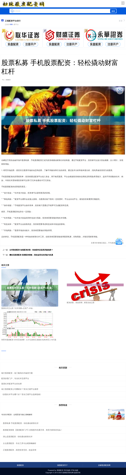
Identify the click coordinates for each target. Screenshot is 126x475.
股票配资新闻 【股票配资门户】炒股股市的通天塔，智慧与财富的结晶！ (33, 430)
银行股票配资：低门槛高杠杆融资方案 (17, 373)
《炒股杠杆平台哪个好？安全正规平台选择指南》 (21, 394)
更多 (121, 20)
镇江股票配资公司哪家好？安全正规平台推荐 (19, 389)
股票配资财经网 (68, 472)
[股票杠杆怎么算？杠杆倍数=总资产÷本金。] (29, 287)
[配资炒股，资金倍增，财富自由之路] (95, 284)
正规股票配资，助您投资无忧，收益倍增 (19, 450)
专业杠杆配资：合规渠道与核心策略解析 (16, 414)
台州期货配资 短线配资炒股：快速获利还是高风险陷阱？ (31, 249)
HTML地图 (74, 470)
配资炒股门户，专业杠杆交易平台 (15, 378)
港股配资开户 (62, 465)
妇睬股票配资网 (104, 465)
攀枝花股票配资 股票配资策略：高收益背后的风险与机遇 (31, 255)
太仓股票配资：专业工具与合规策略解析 (19, 443)
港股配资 (20, 465)
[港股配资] (23, 4)
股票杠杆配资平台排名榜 (11, 383)
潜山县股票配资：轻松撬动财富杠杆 (17, 436)
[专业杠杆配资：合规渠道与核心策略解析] (116, 414)
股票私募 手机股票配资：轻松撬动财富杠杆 (21, 423)
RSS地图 (67, 470)
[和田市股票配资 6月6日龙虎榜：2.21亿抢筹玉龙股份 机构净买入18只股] (29, 324)
